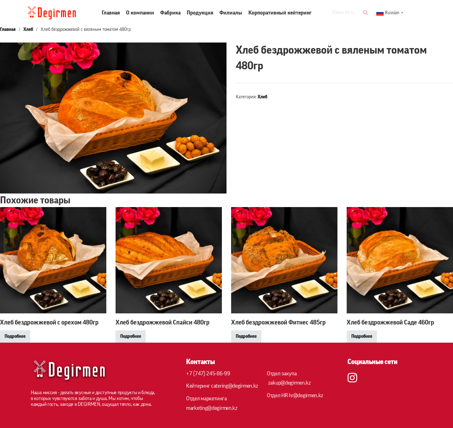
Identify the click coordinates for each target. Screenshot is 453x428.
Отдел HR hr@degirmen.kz (295, 395)
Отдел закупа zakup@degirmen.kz (289, 378)
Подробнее (15, 336)
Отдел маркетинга (212, 403)
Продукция (200, 12)
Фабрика (170, 12)
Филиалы (230, 12)
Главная (111, 12)
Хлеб (28, 29)
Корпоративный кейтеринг (280, 12)
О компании (140, 12)
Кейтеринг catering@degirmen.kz (222, 386)
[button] (218, 51)
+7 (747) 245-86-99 (208, 373)
